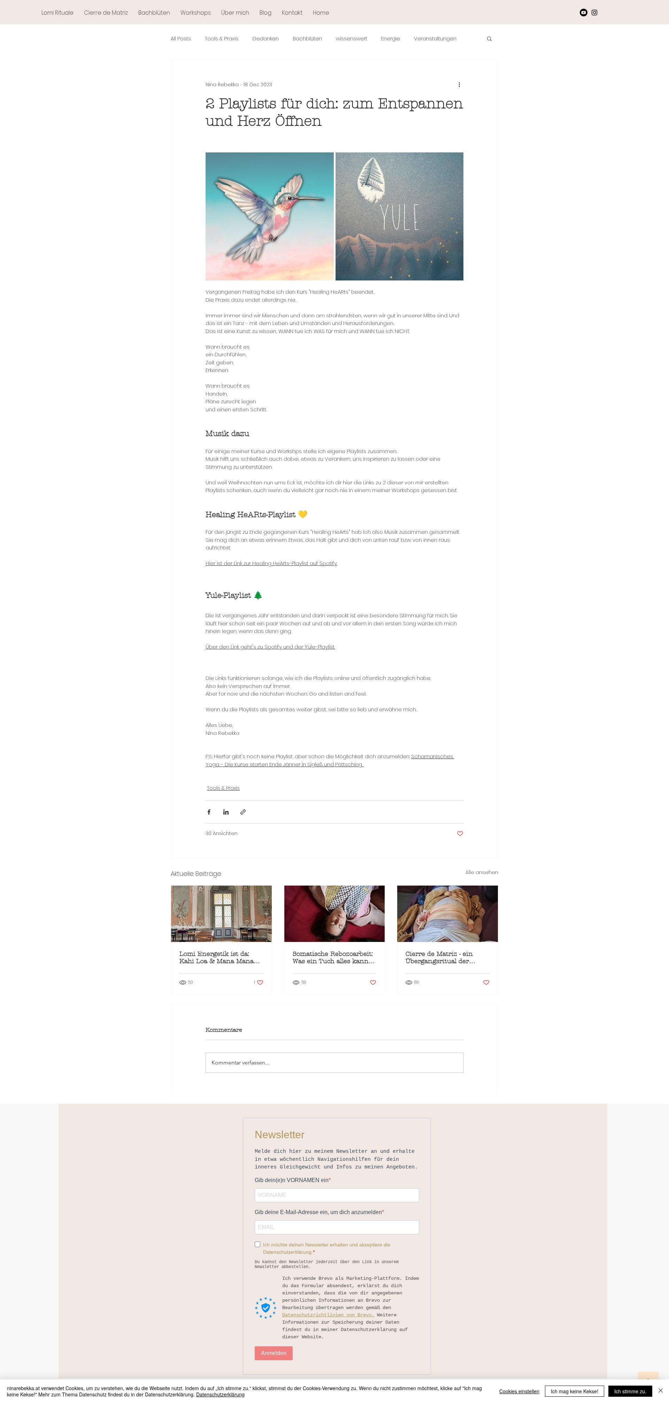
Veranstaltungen (435, 38)
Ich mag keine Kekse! (574, 1391)
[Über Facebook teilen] (209, 812)
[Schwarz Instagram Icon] (594, 12)
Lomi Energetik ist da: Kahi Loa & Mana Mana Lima (216, 957)
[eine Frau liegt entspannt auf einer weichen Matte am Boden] (334, 914)
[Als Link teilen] (243, 812)
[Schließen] (660, 1391)
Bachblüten (307, 38)
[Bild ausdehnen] (270, 216)
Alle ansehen (482, 872)
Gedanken (265, 38)
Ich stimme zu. (630, 1391)
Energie (390, 38)
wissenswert (351, 38)
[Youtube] (583, 12)
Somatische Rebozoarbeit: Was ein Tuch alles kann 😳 (333, 957)
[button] (489, 38)
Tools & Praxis (221, 38)
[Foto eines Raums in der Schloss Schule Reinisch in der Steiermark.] (221, 914)
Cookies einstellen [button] (519, 1391)
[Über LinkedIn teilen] (226, 812)
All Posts (181, 38)
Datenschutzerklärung (220, 1394)
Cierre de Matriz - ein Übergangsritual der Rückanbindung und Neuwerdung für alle (439, 957)
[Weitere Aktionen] (459, 84)
